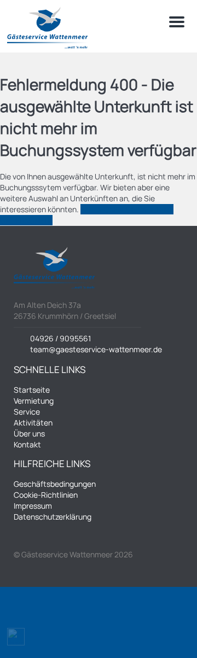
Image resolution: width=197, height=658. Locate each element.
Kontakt (27, 444)
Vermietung (34, 400)
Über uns (29, 433)
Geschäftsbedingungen (55, 484)
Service (27, 411)
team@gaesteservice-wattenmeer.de (96, 349)
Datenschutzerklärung (52, 516)
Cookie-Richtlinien (46, 495)
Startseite (32, 390)
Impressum (33, 505)
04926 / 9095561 (60, 338)
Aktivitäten (33, 422)
